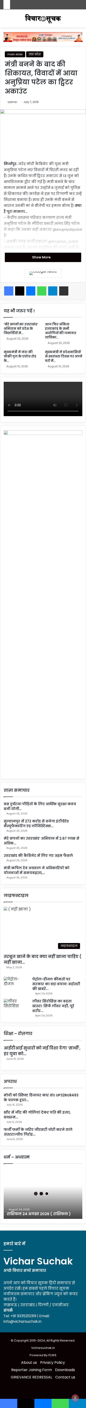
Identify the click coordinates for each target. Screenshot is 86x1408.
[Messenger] (30, 291)
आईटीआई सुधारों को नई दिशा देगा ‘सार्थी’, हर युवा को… (42, 1051)
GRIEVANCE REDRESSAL (31, 1377)
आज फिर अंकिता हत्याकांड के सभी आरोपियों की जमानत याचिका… (60, 331)
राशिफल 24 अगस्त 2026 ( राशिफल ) (39, 1214)
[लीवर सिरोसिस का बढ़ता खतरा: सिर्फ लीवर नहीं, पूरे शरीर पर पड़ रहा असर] (16, 1007)
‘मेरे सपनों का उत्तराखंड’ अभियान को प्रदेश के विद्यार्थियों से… (21, 328)
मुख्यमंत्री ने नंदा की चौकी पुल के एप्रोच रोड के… (20, 356)
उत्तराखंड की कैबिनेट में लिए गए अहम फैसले (38, 855)
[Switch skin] (5, 20)
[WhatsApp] (41, 291)
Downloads (65, 1369)
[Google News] (43, 273)
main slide (15, 54)
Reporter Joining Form (31, 1369)
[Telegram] (52, 291)
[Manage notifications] (75, 1398)
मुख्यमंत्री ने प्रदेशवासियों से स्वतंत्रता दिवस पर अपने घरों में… (63, 356)
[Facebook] (8, 291)
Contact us (65, 1377)
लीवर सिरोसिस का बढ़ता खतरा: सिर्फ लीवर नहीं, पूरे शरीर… (53, 1006)
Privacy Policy (52, 1362)
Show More (41, 257)
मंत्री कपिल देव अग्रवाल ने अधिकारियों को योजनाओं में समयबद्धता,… (36, 870)
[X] (19, 291)
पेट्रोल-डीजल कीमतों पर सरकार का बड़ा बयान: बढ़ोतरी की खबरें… (56, 984)
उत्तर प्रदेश (35, 54)
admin (12, 102)
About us (29, 1362)
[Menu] (80, 20)
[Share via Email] (63, 291)
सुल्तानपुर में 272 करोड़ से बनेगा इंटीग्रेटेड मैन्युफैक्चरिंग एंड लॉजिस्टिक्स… (36, 823)
